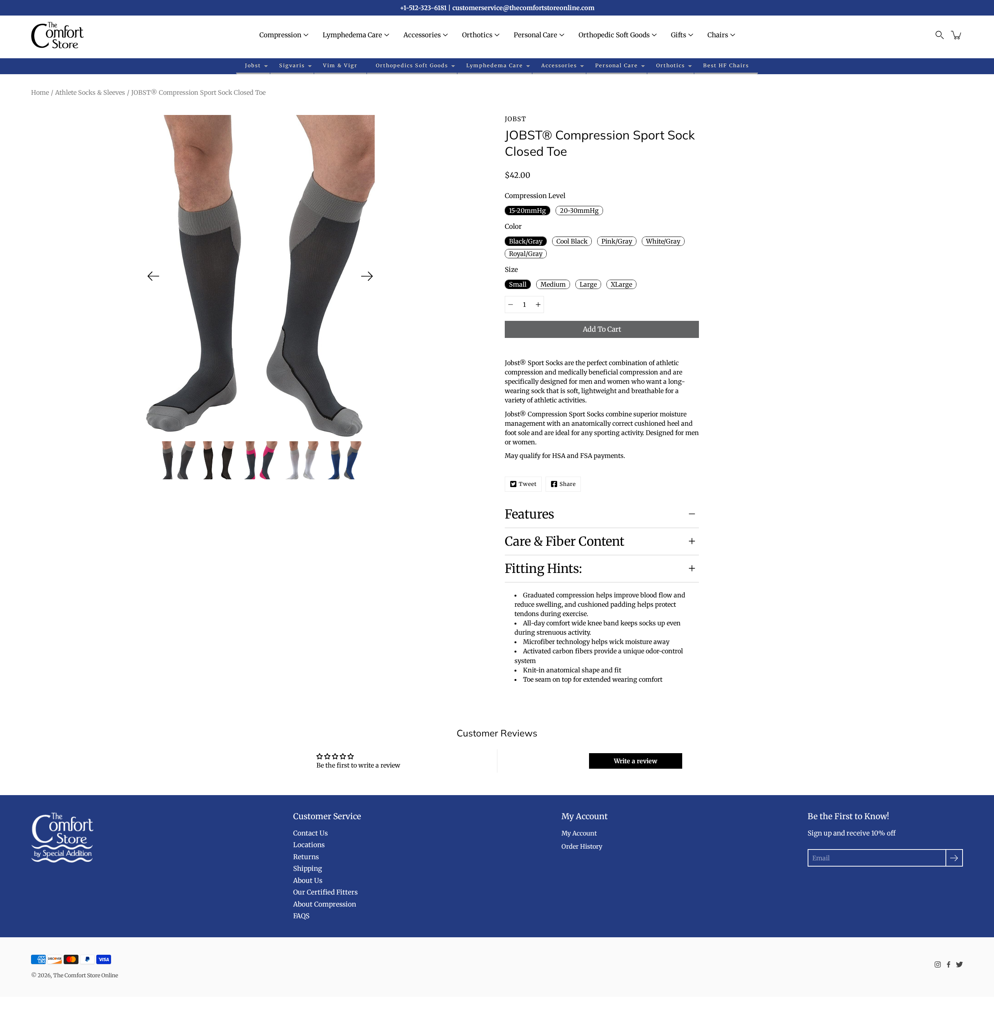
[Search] (939, 35)
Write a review (635, 761)
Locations (309, 845)
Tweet (528, 483)
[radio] (527, 210)
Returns (306, 857)
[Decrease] (510, 304)
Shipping (307, 868)
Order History (581, 846)
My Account (579, 833)
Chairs (717, 35)
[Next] (367, 276)
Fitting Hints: (543, 568)
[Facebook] (948, 964)
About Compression (324, 904)
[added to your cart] (957, 35)
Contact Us (310, 833)
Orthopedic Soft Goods (614, 35)
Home (40, 92)
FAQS (301, 916)
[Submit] (954, 858)
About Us (307, 880)
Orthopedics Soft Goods (412, 65)
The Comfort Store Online (85, 975)
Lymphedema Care (352, 35)
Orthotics (477, 35)
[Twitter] (959, 964)
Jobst (253, 65)
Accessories (422, 35)
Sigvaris (292, 65)
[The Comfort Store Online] (57, 35)
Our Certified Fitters (325, 892)
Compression (280, 35)
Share (568, 483)
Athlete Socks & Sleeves (90, 92)
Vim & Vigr (340, 65)
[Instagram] (937, 964)
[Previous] (153, 276)
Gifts (678, 35)
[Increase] (538, 304)
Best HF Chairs (726, 65)
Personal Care (535, 35)
